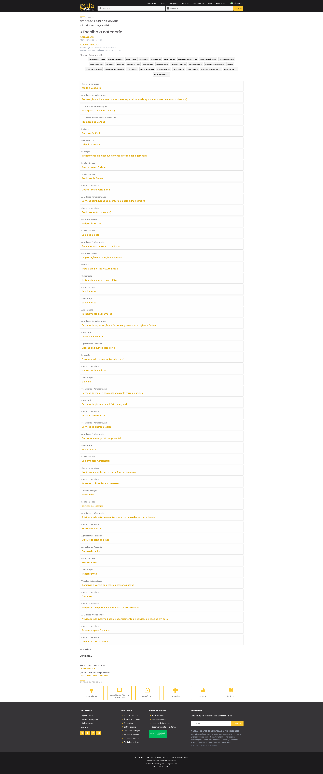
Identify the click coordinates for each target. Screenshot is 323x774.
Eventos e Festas (162, 64)
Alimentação (144, 59)
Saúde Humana (192, 69)
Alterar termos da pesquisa (91, 40)
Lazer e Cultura (132, 69)
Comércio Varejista (96, 64)
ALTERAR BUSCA (87, 37)
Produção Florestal (163, 69)
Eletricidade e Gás (133, 64)
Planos (162, 3)
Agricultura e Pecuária (115, 59)
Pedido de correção (132, 731)
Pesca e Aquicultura (147, 69)
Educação (120, 64)
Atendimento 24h (169, 59)
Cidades (185, 3)
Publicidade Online (159, 719)
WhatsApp (238, 3)
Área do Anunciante (216, 3)
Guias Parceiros (158, 715)
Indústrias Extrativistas (94, 69)
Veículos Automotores (161, 74)
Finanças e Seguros (195, 64)
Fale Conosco (199, 3)
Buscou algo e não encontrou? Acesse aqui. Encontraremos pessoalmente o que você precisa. (100, 48)
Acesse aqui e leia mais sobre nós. (205, 745)
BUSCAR (238, 8)
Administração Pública (97, 59)
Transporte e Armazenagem (211, 69)
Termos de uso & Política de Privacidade (161, 760)
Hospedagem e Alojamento (214, 64)
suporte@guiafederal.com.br (177, 757)
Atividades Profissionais (208, 59)
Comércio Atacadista (226, 59)
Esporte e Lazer (148, 64)
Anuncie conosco (131, 715)
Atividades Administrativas (187, 59)
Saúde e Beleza (178, 69)
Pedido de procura (131, 734)
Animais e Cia (156, 59)
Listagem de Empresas (161, 723)
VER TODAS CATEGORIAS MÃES (94, 675)
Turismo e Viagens (230, 69)
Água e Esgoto (131, 59)
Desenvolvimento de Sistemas (164, 727)
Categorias (174, 3)
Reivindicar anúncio (132, 742)
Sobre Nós (151, 3)
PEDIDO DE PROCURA (89, 44)
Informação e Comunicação (114, 69)
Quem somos (87, 715)
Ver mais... (86, 655)
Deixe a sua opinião (90, 719)
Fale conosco (87, 723)
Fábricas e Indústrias (178, 64)
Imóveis (230, 64)
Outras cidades (130, 727)
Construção (110, 64)
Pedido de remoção (132, 738)
